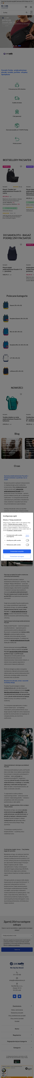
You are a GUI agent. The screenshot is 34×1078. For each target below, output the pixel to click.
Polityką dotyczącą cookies (15, 524)
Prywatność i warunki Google (14, 530)
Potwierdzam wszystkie (17, 551)
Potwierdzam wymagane (17, 556)
